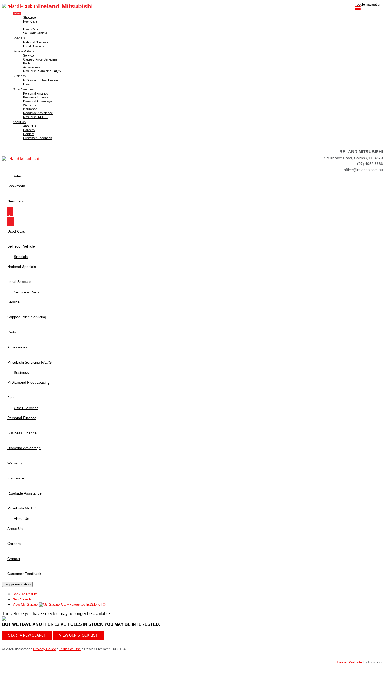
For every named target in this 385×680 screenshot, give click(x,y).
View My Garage (59, 604)
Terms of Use (70, 649)
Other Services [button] (23, 89)
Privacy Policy (44, 649)
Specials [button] (19, 38)
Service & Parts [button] (23, 51)
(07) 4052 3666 (370, 164)
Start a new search (27, 635)
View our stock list (78, 635)
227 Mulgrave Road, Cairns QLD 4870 (351, 158)
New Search (22, 599)
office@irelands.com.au (363, 170)
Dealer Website (349, 662)
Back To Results (25, 594)
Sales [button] (17, 13)
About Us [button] (19, 122)
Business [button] (19, 76)
